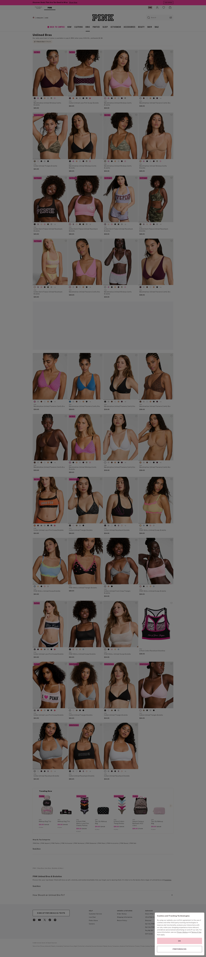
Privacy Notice (182, 932)
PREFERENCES (179, 949)
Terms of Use (196, 932)
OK (179, 941)
